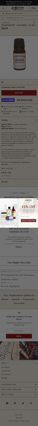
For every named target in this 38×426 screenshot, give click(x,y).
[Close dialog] (37, 199)
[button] (28, 206)
